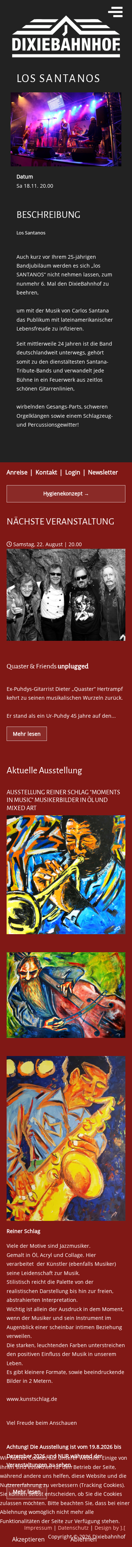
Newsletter (103, 472)
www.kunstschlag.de (32, 1398)
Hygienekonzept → (66, 493)
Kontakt (46, 472)
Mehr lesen (27, 733)
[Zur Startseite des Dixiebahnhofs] (66, 35)
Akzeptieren (28, 1539)
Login (72, 472)
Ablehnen (83, 1539)
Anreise (17, 472)
